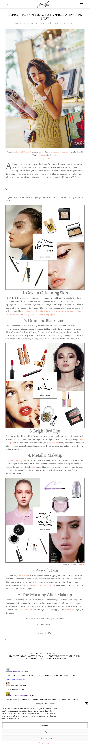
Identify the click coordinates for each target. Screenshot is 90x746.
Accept (45, 725)
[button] (86, 703)
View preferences (45, 738)
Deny (45, 731)
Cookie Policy (44, 743)
